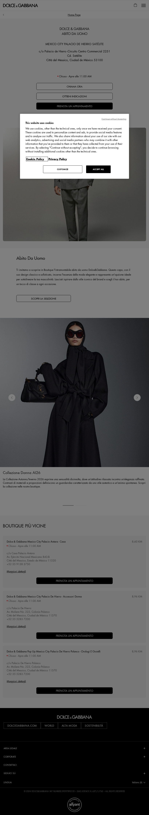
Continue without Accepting (114, 118)
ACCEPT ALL (98, 169)
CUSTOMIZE (62, 169)
